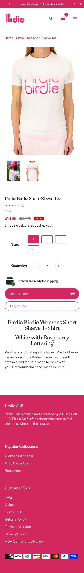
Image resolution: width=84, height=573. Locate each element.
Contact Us (14, 512)
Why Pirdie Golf (17, 463)
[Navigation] (75, 18)
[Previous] (10, 4)
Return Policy (15, 519)
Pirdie (8, 211)
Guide (9, 504)
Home (9, 38)
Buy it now (18, 306)
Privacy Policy (16, 534)
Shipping (11, 225)
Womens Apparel (19, 456)
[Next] (74, 4)
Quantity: (19, 265)
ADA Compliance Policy (24, 541)
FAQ (8, 497)
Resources (13, 470)
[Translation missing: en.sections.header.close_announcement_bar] (81, 4)
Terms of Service (18, 526)
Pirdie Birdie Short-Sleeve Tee (36, 38)
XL (33, 249)
